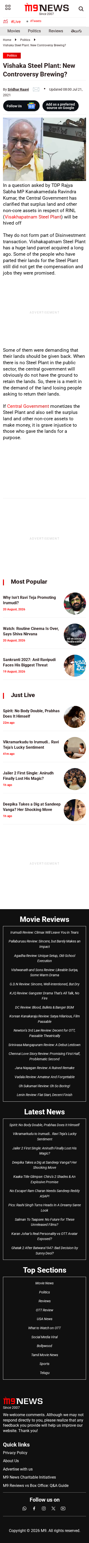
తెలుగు (76, 31)
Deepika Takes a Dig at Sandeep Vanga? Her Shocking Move (44, 1165)
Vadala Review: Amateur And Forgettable (45, 1077)
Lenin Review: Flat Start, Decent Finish (44, 1095)
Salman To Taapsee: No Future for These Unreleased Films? (44, 1222)
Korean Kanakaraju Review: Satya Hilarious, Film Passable (44, 1019)
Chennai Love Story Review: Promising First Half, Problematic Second (44, 1056)
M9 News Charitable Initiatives (29, 1477)
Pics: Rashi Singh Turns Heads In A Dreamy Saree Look (44, 1207)
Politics (34, 31)
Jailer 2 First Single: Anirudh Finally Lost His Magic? (44, 1151)
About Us (11, 1461)
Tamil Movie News (44, 1355)
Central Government (28, 406)
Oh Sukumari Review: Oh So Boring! (44, 1086)
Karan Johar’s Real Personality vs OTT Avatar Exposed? (44, 1236)
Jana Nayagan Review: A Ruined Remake (44, 1068)
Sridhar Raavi (18, 89)
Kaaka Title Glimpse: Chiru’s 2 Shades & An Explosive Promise (44, 1179)
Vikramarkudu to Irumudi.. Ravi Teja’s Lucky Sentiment (44, 1136)
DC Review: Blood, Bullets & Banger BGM (44, 1007)
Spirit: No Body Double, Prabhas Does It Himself (44, 1125)
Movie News (44, 1283)
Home (7, 40)
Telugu (44, 1373)
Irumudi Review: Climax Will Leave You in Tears (44, 932)
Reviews (56, 31)
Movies (13, 31)
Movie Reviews (44, 919)
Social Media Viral (44, 1337)
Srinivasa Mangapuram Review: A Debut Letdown (44, 1045)
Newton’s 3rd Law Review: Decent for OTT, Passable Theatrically (44, 1033)
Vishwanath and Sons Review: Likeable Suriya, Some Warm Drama (44, 972)
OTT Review (44, 1310)
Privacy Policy (15, 1452)
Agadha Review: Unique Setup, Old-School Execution (44, 958)
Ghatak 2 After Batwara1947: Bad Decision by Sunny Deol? (44, 1250)
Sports (44, 1364)
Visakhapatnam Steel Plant (33, 217)
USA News (44, 1319)
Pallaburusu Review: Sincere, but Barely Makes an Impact (45, 944)
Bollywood (44, 1346)
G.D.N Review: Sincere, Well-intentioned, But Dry (44, 984)
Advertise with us (18, 1469)
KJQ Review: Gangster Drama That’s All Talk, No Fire (44, 996)
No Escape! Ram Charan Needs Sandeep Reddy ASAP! (45, 1193)
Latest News (44, 1112)
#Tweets (35, 21)
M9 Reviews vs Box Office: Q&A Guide (35, 1485)
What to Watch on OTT (44, 1328)
